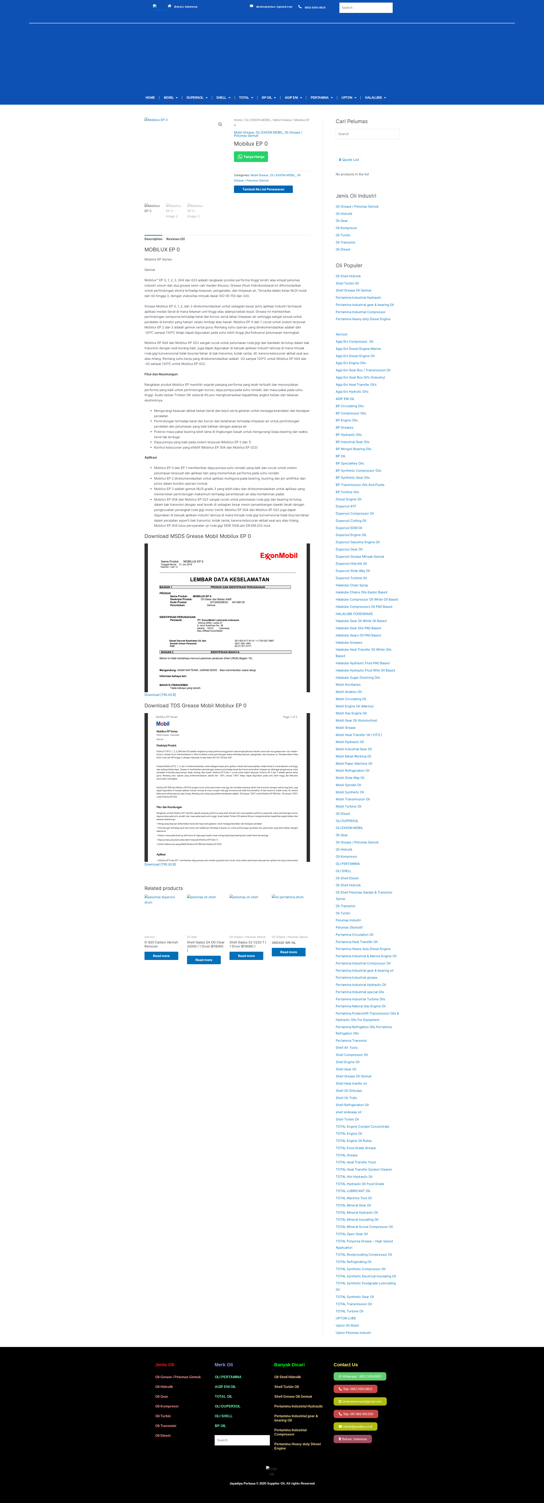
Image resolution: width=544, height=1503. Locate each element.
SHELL (221, 97)
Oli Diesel (343, 249)
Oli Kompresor (346, 228)
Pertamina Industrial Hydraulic (358, 298)
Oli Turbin (343, 235)
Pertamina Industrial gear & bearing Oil (365, 305)
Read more (161, 956)
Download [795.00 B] (160, 695)
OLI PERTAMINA (228, 1377)
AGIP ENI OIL (225, 1387)
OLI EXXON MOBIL (258, 120)
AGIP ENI (291, 97)
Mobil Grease (282, 120)
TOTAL (244, 97)
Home (238, 120)
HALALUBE (373, 97)
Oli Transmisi (345, 242)
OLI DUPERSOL (228, 1406)
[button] (220, 124)
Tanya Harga (253, 157)
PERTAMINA (320, 97)
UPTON (346, 97)
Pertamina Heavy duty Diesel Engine (363, 319)
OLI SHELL (224, 1416)
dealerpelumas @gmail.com (274, 6)
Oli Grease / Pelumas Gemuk (357, 206)
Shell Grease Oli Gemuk (353, 290)
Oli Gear (342, 221)
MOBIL (169, 97)
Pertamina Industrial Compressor (361, 312)
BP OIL (267, 97)
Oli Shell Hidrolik (348, 276)
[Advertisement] (265, 59)
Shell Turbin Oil (347, 283)
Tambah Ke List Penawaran (263, 189)
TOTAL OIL (223, 1396)
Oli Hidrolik (344, 214)
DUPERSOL (195, 97)
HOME (150, 97)
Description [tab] (153, 239)
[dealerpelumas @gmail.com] (251, 5)
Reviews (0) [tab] (175, 239)
